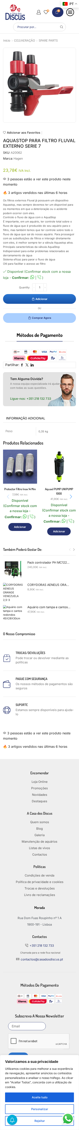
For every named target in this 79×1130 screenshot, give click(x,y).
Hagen (18, 158)
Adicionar (41, 299)
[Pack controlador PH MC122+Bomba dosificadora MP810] (13, 571)
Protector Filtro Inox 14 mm (20, 489)
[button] (71, 497)
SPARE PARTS (48, 40)
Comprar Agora (41, 317)
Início (6, 40)
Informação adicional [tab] (25, 418)
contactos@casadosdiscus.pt (42, 959)
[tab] (25, 418)
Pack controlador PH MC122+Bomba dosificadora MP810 (49, 562)
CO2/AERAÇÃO (24, 40)
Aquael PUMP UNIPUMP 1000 (59, 491)
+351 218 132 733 (39, 399)
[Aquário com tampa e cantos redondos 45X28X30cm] (13, 615)
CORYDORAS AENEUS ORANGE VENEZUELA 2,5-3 (49, 585)
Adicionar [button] (20, 526)
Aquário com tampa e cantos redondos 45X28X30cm (49, 607)
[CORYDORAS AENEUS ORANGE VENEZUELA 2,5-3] (13, 593)
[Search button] (62, 27)
